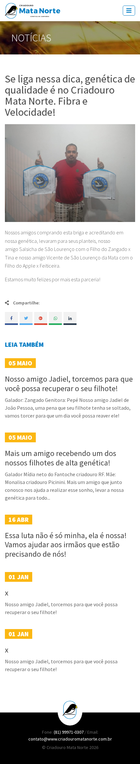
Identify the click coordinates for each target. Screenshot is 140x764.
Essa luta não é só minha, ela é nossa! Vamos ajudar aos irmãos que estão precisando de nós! (66, 544)
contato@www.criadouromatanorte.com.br (70, 739)
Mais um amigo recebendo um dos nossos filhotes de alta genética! (60, 458)
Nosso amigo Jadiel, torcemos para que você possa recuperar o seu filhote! (69, 383)
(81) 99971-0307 (69, 732)
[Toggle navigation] (129, 11)
